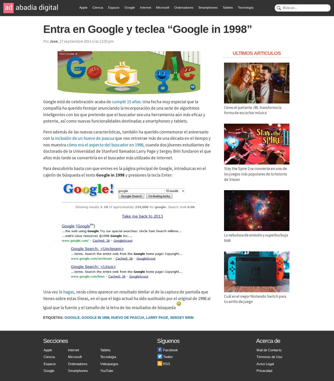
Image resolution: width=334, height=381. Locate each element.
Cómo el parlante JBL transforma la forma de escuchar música (252, 110)
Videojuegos (109, 364)
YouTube (106, 371)
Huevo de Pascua (127, 318)
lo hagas (66, 292)
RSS (166, 364)
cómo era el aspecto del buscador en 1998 (105, 144)
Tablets (228, 7)
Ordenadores (183, 7)
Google (130, 7)
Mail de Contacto (269, 350)
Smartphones (208, 7)
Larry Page (157, 318)
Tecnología (246, 7)
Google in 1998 (95, 318)
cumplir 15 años (126, 101)
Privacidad (264, 371)
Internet (145, 7)
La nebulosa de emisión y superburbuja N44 (256, 238)
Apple (83, 7)
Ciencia (97, 7)
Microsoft (162, 7)
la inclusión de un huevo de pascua (82, 138)
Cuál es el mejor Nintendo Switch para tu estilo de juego (255, 299)
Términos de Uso (269, 357)
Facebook (170, 350)
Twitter (168, 357)
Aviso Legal (265, 364)
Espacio (114, 7)
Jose (54, 41)
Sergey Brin (182, 318)
